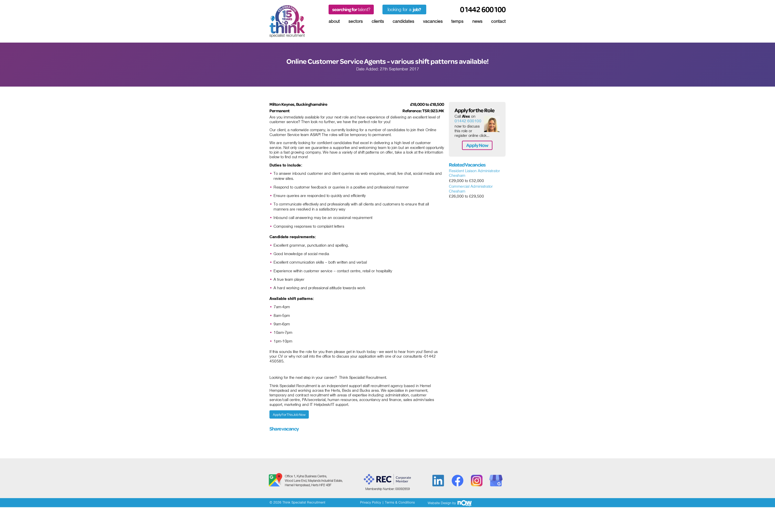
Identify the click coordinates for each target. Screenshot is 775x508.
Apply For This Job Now (289, 414)
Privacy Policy (370, 502)
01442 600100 (468, 121)
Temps (457, 21)
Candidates (403, 21)
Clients (378, 21)
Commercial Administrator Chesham (471, 189)
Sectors (355, 21)
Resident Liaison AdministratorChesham (474, 173)
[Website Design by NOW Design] (464, 503)
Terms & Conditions (400, 502)
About (334, 21)
